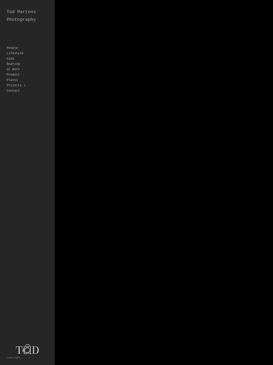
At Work (13, 69)
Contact (13, 91)
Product (13, 75)
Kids (10, 59)
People (12, 48)
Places (12, 80)
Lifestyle (15, 53)
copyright (14, 357)
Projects (14, 85)
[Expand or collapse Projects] (25, 85)
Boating (13, 64)
